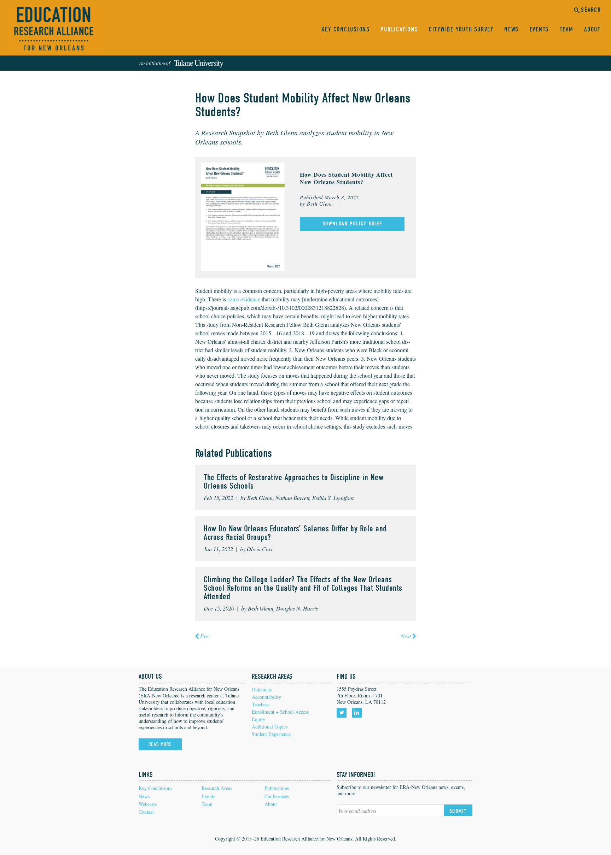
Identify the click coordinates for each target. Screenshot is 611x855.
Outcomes (262, 689)
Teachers (260, 704)
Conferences (276, 796)
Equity (258, 719)
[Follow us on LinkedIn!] (358, 713)
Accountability (266, 697)
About (592, 29)
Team (567, 29)
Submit (458, 811)
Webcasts (148, 804)
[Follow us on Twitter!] (343, 713)
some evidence (243, 299)
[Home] (54, 30)
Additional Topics (269, 726)
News (511, 29)
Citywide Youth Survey (461, 29)
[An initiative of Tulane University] (181, 63)
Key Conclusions (345, 29)
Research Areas (217, 788)
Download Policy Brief (352, 223)
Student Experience (271, 734)
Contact (146, 811)
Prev (205, 635)
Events (539, 29)
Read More (160, 744)
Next (406, 635)
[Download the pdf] (243, 215)
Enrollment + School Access (280, 711)
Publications (399, 29)
